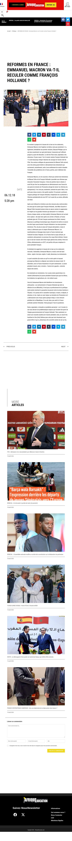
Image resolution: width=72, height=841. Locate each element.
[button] (17, 4)
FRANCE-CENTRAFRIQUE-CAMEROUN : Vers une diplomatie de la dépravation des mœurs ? (32, 708)
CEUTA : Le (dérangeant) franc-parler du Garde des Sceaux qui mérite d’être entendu (30, 657)
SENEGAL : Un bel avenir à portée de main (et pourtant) (22, 503)
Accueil (9, 31)
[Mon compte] (67, 4)
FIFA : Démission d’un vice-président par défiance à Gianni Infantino (25, 452)
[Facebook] (63, 19)
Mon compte (67, 6)
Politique (14, 31)
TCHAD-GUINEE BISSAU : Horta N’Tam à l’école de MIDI (22, 605)
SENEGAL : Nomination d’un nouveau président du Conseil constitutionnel (18, 21)
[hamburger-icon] (2, 12)
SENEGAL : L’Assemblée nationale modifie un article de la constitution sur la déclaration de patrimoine (35, 554)
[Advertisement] (36, 47)
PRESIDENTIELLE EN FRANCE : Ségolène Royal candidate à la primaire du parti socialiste (44, 22)
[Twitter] (68, 19)
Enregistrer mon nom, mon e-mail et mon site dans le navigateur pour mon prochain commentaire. (33, 745)
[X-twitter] (23, 814)
